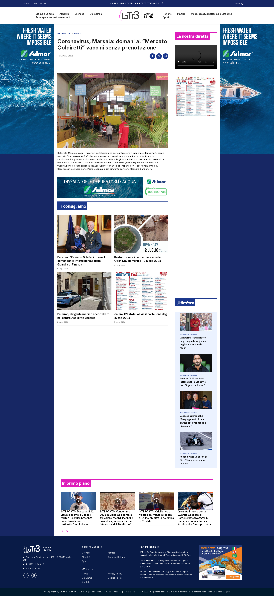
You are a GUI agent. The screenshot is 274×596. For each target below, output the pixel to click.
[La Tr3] (138, 15)
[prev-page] (62, 531)
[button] (239, 4)
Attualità (64, 33)
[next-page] (67, 531)
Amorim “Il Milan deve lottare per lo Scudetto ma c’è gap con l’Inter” (193, 382)
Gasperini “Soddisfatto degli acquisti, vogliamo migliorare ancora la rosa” (193, 342)
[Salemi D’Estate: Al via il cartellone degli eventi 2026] (141, 291)
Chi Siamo (87, 577)
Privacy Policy (115, 573)
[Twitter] (159, 56)
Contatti (86, 582)
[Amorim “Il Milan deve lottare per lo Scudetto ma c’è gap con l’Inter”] (196, 363)
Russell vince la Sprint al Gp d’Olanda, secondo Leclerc (193, 460)
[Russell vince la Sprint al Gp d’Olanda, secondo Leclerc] (196, 441)
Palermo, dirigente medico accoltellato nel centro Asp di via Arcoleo (83, 316)
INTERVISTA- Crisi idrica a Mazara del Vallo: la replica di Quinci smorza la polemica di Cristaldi (156, 516)
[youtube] (34, 575)
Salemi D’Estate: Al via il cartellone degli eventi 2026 (141, 316)
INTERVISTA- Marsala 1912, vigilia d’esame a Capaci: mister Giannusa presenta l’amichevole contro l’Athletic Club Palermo (77, 518)
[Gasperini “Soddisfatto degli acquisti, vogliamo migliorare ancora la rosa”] (196, 322)
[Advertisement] (196, 163)
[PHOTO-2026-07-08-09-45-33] (196, 118)
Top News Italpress (188, 412)
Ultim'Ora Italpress (188, 334)
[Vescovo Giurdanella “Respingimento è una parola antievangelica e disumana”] (196, 400)
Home (85, 573)
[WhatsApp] (165, 56)
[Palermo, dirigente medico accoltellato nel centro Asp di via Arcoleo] (84, 291)
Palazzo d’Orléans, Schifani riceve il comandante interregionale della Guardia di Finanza (81, 260)
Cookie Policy (115, 577)
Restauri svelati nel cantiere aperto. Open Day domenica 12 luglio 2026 (138, 259)
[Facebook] (152, 56)
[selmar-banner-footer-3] (112, 199)
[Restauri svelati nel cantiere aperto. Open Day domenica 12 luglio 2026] (141, 234)
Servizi (77, 33)
